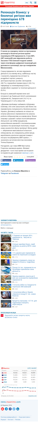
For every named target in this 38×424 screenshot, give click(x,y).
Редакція (3, 419)
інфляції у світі (27, 153)
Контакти (10, 419)
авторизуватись (6, 225)
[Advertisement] (19, 197)
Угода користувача (24, 417)
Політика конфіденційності (9, 417)
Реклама (17, 419)
